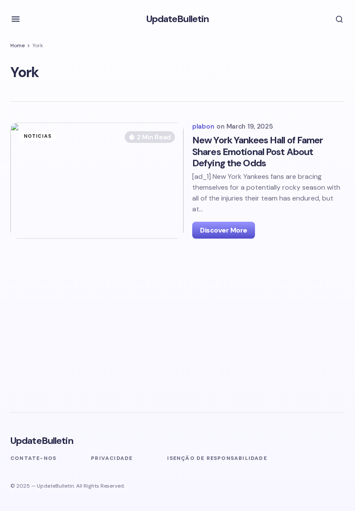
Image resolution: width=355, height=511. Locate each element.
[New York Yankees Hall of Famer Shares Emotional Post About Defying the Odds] (97, 181)
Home (17, 45)
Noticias (38, 136)
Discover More (223, 230)
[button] (15, 19)
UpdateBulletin (177, 19)
